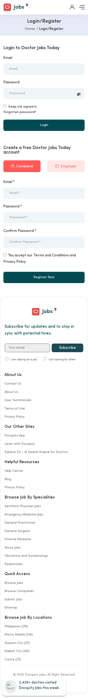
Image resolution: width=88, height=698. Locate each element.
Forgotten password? (19, 112)
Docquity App (15, 435)
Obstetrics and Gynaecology (26, 555)
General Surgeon (17, 531)
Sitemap (11, 607)
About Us (11, 392)
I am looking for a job (24, 359)
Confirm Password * (19, 231)
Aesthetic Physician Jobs (23, 506)
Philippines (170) (16, 626)
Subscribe (67, 348)
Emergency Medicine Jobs (24, 514)
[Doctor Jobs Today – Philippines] (15, 7)
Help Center (14, 470)
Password (11, 82)
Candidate (24, 166)
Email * (9, 182)
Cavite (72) (13, 659)
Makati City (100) (17, 651)
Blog (8, 479)
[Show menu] (82, 7)
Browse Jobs (14, 583)
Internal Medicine (18, 539)
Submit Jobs (14, 599)
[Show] (78, 95)
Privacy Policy (15, 416)
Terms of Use (15, 408)
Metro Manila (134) (19, 634)
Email (7, 58)
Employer (69, 166)
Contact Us (13, 383)
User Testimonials (18, 400)
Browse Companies (19, 591)
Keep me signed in (22, 106)
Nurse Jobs (13, 547)
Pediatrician (14, 564)
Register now (44, 277)
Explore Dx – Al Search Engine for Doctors (36, 452)
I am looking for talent (62, 359)
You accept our (39, 259)
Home (30, 29)
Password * (12, 206)
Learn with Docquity (20, 443)
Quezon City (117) (17, 643)
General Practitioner (20, 522)
